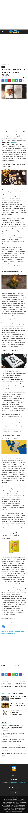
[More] (23, 80)
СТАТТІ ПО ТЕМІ (5, 693)
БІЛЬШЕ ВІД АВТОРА (17, 693)
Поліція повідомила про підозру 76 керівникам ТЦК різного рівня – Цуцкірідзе (12, 734)
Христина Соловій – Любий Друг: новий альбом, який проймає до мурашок (21, 686)
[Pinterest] (9, 80)
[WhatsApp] (13, 80)
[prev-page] (13, 718)
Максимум (14, 142)
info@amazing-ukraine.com (18, 782)
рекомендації (13, 665)
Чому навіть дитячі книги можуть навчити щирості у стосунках (18, 705)
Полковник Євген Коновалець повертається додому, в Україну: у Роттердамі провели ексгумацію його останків (12, 727)
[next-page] (15, 718)
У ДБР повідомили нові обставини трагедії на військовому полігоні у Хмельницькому (12, 740)
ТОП (18, 665)
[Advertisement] (14, 15)
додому (3, 64)
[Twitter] (6, 80)
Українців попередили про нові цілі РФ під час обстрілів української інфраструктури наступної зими (13, 747)
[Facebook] (2, 80)
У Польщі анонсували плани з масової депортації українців (13, 754)
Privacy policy (14, 779)
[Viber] (20, 80)
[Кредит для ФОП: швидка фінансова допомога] (5, 698)
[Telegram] (16, 80)
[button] (2, 32)
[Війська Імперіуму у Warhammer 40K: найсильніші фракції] (5, 712)
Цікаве (7, 64)
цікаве (22, 665)
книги (7, 665)
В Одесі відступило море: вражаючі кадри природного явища (7, 685)
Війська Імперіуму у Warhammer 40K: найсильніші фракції (16, 712)
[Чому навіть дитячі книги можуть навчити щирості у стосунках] (5, 705)
